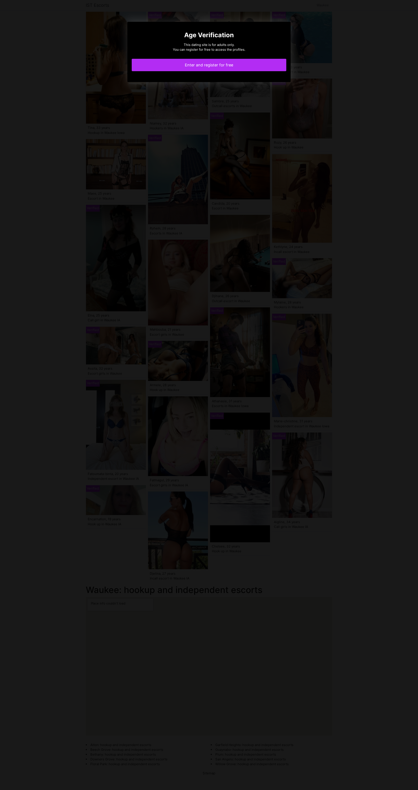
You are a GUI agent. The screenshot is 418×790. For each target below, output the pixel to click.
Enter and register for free (209, 65)
